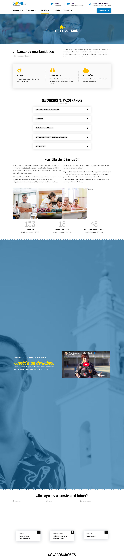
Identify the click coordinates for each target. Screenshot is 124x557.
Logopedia (39, 119)
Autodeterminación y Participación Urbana (51, 137)
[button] (62, 110)
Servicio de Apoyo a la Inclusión (47, 110)
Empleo (60, 533)
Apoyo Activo (40, 146)
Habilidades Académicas (44, 128)
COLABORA (103, 11)
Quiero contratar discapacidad (60, 537)
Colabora (21, 533)
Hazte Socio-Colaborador (24, 537)
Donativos (90, 536)
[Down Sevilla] (20, 4)
